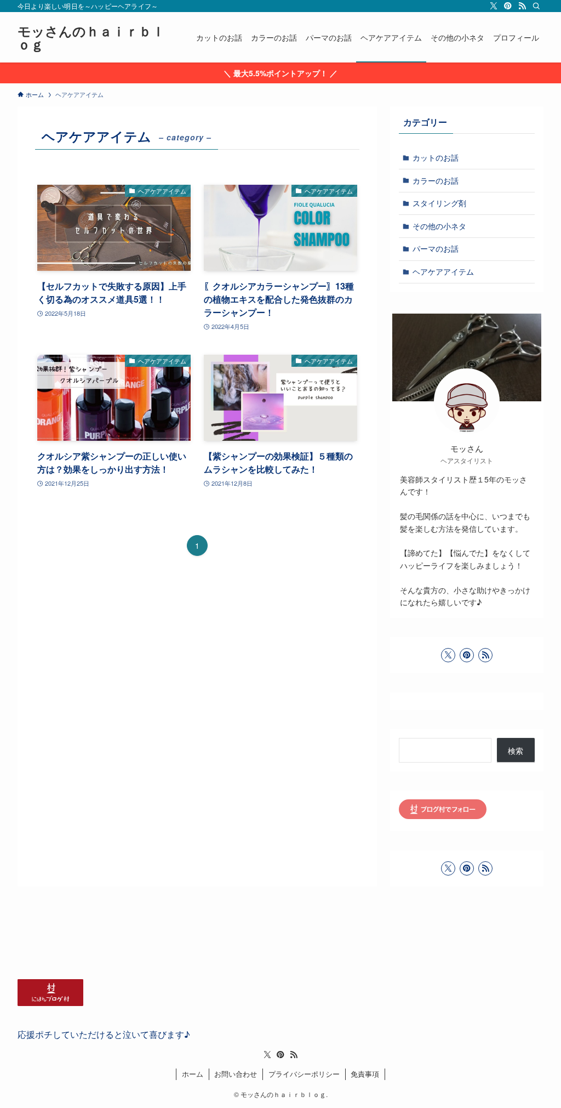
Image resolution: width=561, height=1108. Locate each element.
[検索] (536, 6)
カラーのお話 (436, 180)
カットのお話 (436, 157)
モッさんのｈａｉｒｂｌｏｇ (91, 37)
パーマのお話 (436, 248)
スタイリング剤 (439, 202)
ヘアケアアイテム (443, 271)
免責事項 (365, 1074)
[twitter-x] (493, 6)
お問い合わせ (235, 1074)
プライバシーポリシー (304, 1074)
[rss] (522, 6)
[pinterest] (508, 6)
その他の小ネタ (439, 225)
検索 (515, 750)
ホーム (192, 1074)
